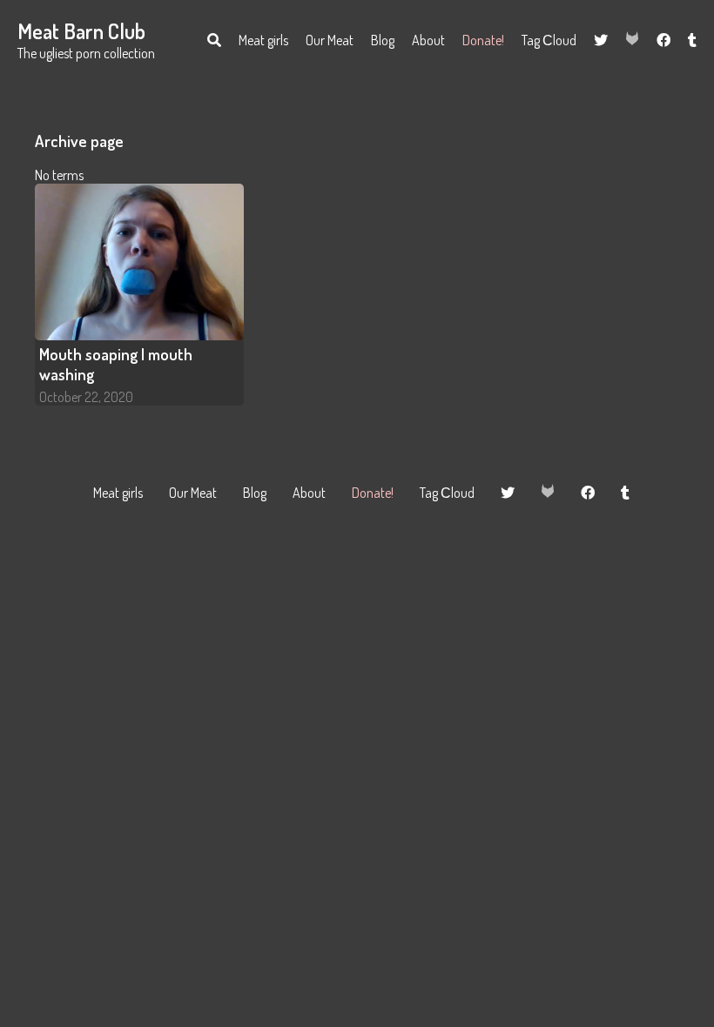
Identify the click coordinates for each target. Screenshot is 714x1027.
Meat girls (263, 40)
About (428, 40)
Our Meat (330, 40)
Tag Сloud (549, 40)
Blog (382, 40)
